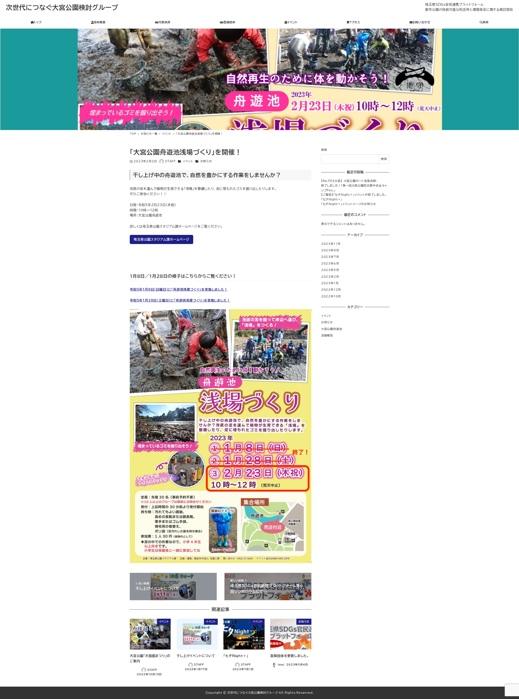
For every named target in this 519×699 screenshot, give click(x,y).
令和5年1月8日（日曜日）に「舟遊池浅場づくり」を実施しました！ (179, 289)
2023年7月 (330, 256)
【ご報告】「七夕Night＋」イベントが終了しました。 (354, 194)
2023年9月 (330, 250)
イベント (188, 161)
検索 (324, 149)
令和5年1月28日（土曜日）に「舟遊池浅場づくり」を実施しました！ (180, 300)
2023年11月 (331, 243)
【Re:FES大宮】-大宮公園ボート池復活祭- (349, 180)
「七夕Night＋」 (331, 199)
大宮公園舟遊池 (331, 328)
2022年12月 (331, 289)
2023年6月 (330, 263)
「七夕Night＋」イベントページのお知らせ (348, 203)
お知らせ (206, 161)
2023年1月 (330, 282)
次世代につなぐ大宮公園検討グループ (62, 7)
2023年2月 (330, 276)
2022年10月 (331, 296)
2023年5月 (330, 269)
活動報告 (327, 335)
